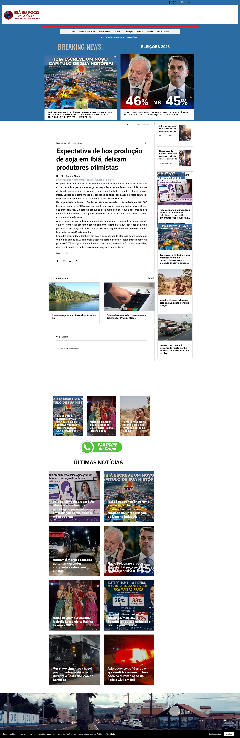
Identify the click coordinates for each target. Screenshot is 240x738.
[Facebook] (169, 2)
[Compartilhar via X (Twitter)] (63, 261)
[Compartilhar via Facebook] (57, 261)
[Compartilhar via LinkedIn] (69, 261)
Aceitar (229, 734)
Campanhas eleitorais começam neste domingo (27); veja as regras (126, 316)
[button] (127, 124)
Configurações (215, 734)
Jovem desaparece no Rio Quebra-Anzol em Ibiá (74, 316)
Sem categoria (62, 253)
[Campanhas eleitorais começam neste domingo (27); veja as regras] (129, 297)
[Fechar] (237, 734)
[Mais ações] (145, 143)
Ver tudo (151, 278)
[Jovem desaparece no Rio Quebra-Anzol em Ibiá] (74, 297)
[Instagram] (174, 2)
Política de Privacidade (106, 734)
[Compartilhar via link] (76, 261)
